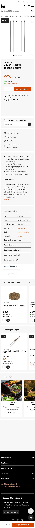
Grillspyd (22, 16)
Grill (17, 16)
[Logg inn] (25, 6)
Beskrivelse (9, 179)
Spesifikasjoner (10, 245)
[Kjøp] (8, 320)
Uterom (12, 16)
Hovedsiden (4, 16)
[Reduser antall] (5, 89)
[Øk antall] (12, 89)
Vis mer (6, 199)
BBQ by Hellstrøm (23, 232)
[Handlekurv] (29, 6)
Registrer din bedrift (11, 512)
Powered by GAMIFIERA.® (10, 274)
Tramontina (8, 62)
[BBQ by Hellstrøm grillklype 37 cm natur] (14, 341)
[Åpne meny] (32, 6)
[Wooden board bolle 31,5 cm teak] (14, 294)
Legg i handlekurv (22, 89)
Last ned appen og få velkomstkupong (14, 146)
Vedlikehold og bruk (12, 254)
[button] (31, 55)
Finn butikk (21, 2)
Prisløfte (10, 141)
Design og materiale (12, 250)
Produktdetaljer (10, 211)
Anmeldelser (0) (11, 266)
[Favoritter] (4, 320)
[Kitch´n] (3, 6)
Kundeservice (30, 2)
